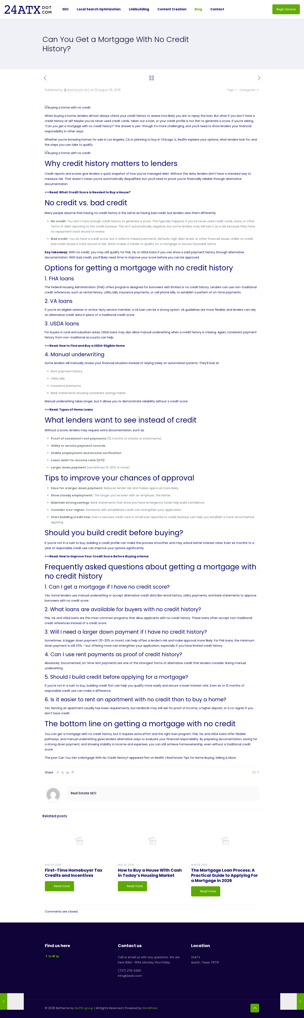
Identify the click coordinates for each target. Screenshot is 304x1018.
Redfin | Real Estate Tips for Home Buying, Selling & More (195, 758)
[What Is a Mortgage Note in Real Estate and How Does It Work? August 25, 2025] (292, 1001)
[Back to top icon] (254, 1008)
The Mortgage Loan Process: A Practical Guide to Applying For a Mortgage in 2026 (224, 875)
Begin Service (286, 9)
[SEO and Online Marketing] (28, 9)
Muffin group (84, 1008)
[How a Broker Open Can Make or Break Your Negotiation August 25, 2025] (12, 1001)
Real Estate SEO (78, 90)
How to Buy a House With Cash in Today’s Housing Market (150, 872)
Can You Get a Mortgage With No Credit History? (93, 758)
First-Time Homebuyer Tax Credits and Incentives (73, 872)
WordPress (150, 1008)
